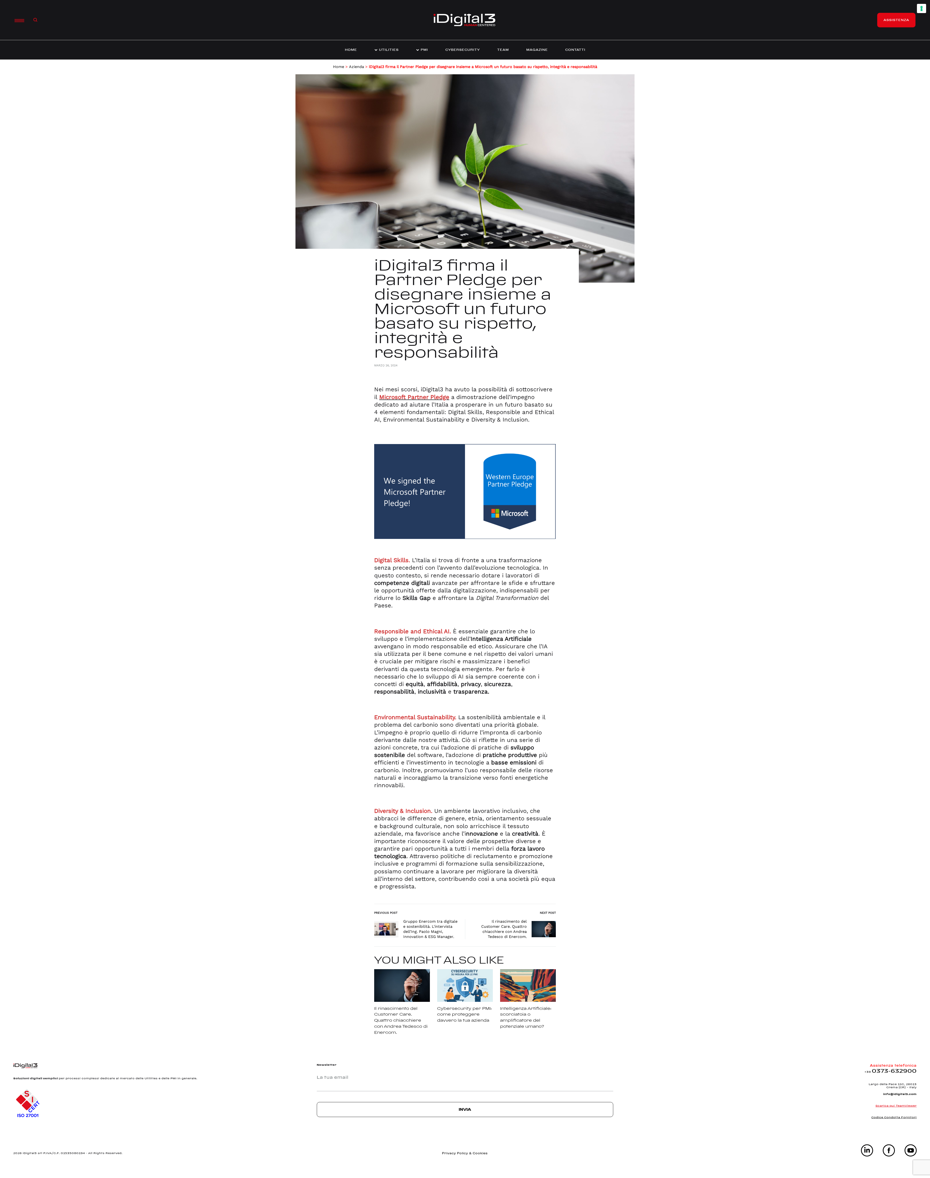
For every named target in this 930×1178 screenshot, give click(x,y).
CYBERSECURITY (462, 49)
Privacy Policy (455, 1153)
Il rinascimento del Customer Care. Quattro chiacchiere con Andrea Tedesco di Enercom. (504, 929)
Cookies (480, 1153)
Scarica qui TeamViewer (896, 1105)
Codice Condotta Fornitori (894, 1117)
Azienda (356, 66)
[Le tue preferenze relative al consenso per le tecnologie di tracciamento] (921, 8)
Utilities (389, 49)
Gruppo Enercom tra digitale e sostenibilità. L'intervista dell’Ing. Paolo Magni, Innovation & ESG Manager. (430, 929)
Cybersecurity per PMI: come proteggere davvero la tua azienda (464, 1014)
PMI (424, 49)
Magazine (537, 49)
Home (351, 49)
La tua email (333, 1077)
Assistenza (896, 20)
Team (503, 49)
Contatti (575, 49)
